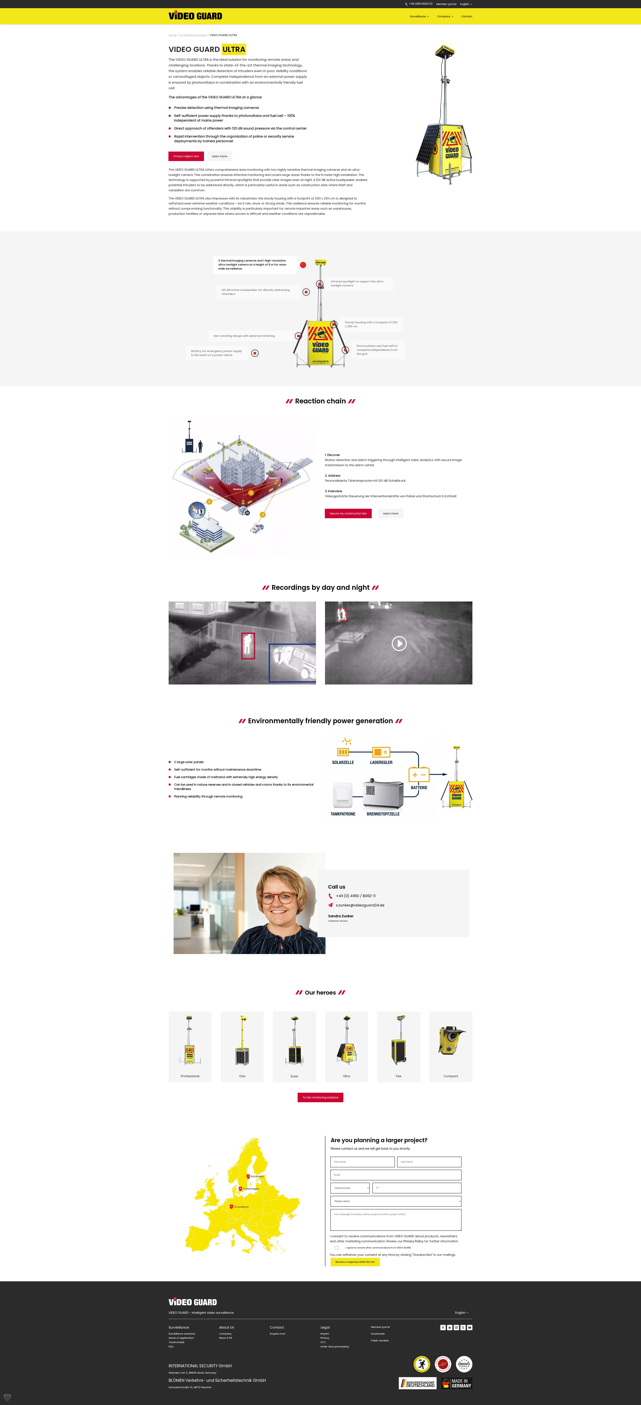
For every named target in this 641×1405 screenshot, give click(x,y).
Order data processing (334, 1346)
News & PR (225, 1338)
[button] (7, 1397)
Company (443, 16)
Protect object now (186, 156)
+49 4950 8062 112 (421, 4)
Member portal (446, 4)
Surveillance (418, 16)
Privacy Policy (413, 1241)
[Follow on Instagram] (456, 1327)
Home (172, 35)
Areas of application (181, 1338)
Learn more (219, 156)
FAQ (171, 1346)
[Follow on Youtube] (469, 1327)
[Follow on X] (463, 1327)
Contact (466, 16)
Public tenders (380, 1340)
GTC (323, 1342)
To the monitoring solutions (320, 1097)
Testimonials (176, 1342)
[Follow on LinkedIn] (449, 1327)
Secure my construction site (348, 513)
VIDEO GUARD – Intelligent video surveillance (201, 1313)
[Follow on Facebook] (443, 1327)
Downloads (378, 1333)
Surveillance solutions (193, 35)
